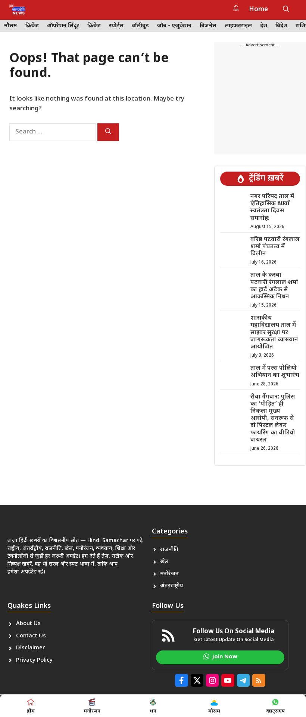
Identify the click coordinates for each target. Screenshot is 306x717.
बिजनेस (208, 26)
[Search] (108, 132)
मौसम (10, 26)
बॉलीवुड (140, 26)
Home (258, 10)
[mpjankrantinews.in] (17, 9)
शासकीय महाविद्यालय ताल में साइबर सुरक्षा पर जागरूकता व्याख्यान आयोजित (274, 332)
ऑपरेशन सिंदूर (63, 26)
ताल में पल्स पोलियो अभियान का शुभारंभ (274, 371)
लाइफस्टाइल (238, 26)
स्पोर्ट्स (116, 26)
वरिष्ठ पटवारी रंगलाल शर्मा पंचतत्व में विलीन (275, 247)
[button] (286, 9)
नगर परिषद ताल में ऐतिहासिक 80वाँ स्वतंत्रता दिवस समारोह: (272, 207)
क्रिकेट (32, 26)
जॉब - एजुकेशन (174, 26)
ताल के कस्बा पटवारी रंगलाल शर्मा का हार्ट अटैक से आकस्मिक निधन (274, 286)
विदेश (281, 26)
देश (263, 26)
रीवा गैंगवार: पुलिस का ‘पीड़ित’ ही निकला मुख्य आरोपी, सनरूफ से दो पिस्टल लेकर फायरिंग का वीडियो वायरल (272, 418)
